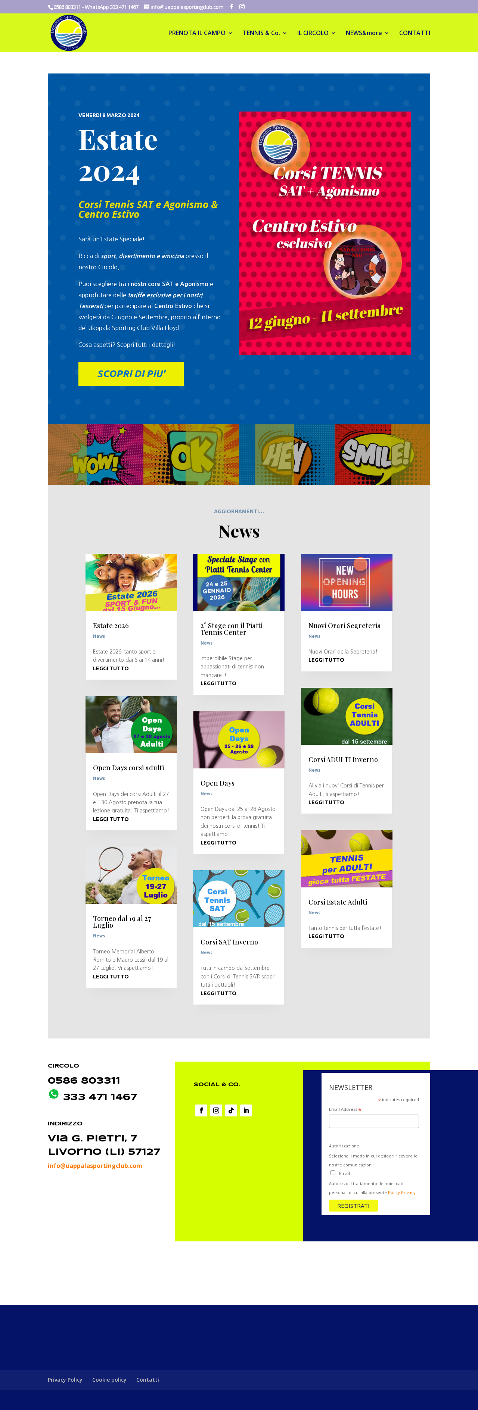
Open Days (218, 782)
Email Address (345, 1110)
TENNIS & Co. (261, 33)
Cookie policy (109, 1379)
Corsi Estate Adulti (337, 901)
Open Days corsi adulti (128, 767)
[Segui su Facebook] (201, 1110)
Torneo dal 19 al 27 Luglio (122, 922)
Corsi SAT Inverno (229, 941)
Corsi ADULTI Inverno (343, 759)
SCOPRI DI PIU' (131, 373)
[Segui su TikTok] (231, 1110)
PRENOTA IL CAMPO (197, 33)
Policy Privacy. (402, 1192)
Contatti (147, 1379)
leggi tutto (111, 668)
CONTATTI (414, 33)
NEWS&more (364, 33)
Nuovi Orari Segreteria (344, 625)
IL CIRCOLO (313, 33)
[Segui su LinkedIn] (246, 1110)
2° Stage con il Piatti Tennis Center (232, 629)
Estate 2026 (111, 625)
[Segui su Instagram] (216, 1110)
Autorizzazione (344, 1146)
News (99, 636)
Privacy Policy (65, 1379)
